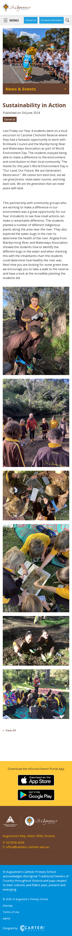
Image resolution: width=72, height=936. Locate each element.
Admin (6, 918)
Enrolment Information (51, 20)
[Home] (30, 826)
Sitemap (8, 905)
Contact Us (30, 20)
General (9, 119)
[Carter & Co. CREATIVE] (32, 931)
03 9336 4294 (15, 843)
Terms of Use (11, 912)
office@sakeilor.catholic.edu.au (27, 847)
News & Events (21, 89)
